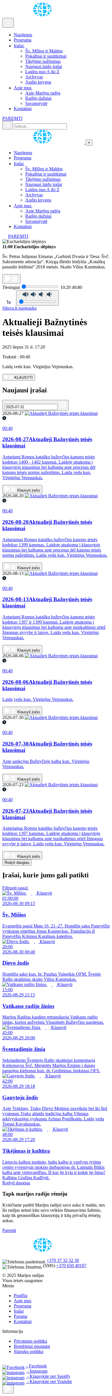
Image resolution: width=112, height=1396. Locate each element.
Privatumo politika (30, 1341)
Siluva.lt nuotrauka (19, 308)
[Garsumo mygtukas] (37, 298)
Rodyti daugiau (17, 862)
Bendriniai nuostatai (32, 1346)
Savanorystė (36, 103)
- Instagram (36, 1371)
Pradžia (20, 1295)
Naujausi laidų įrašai (43, 66)
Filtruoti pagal (15, 887)
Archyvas (34, 76)
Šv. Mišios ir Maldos (44, 50)
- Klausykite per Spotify (48, 1376)
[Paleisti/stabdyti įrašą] (11, 279)
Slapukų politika (28, 1351)
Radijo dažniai (38, 98)
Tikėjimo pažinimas (43, 61)
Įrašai (19, 45)
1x (8, 302)
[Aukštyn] (8, 1389)
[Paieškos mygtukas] (7, 125)
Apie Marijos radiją (42, 93)
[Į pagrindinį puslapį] (44, 142)
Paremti (9, 1230)
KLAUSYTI (23, 377)
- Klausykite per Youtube (49, 1381)
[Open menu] (8, 23)
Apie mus (23, 87)
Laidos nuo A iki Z (42, 71)
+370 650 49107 (71, 1265)
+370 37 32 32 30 (63, 1260)
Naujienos (23, 34)
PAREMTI (12, 118)
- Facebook (36, 1365)
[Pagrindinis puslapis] (43, 15)
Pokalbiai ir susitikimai (45, 56)
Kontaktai (23, 108)
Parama (20, 1316)
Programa (22, 39)
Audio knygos (38, 82)
